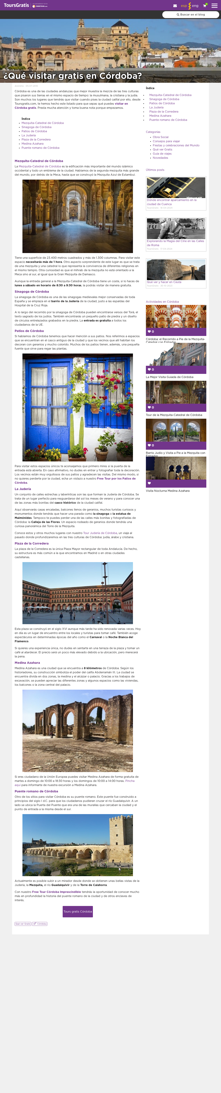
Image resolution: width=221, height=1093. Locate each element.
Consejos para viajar (166, 141)
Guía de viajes (162, 153)
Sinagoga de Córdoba (36, 127)
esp (184, 6)
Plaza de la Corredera (36, 139)
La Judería (29, 135)
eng (195, 6)
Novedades (160, 158)
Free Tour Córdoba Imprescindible (56, 892)
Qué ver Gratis (23, 924)
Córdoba (41, 924)
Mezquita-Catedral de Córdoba (43, 123)
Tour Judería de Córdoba (100, 533)
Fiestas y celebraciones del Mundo (176, 145)
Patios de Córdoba (34, 131)
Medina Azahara (33, 143)
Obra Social (161, 137)
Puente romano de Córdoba (40, 148)
